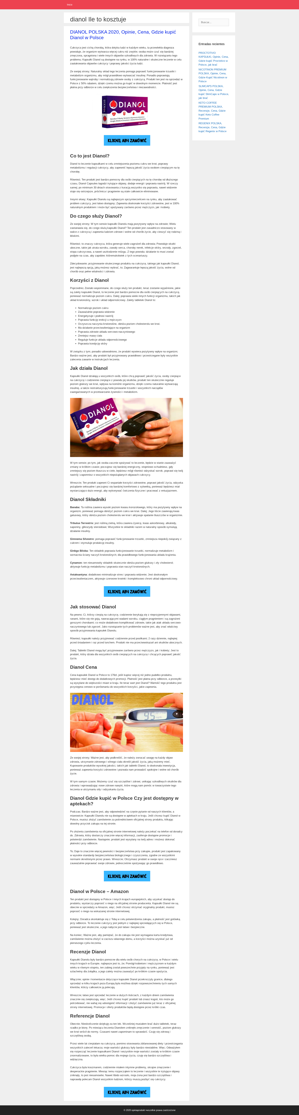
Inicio (69, 4)
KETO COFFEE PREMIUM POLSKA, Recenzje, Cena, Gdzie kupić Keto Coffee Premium (212, 110)
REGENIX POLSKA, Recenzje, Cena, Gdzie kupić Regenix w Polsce (212, 127)
